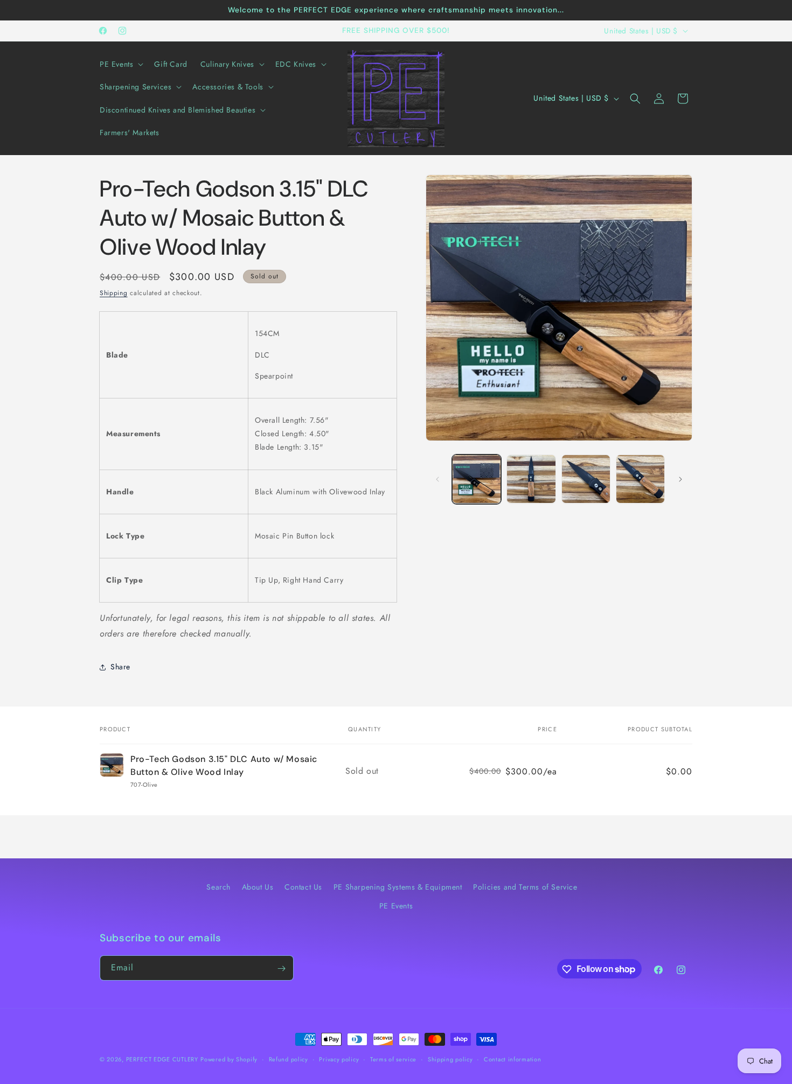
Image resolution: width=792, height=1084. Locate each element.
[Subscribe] (281, 968)
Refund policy (288, 1058)
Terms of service (393, 1058)
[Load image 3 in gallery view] (585, 478)
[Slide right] (680, 479)
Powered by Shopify (229, 1059)
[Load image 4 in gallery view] (640, 478)
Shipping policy (450, 1058)
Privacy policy (339, 1058)
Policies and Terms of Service (525, 887)
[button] (120, 64)
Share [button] (120, 666)
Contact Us (303, 887)
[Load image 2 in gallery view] (530, 478)
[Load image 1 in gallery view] (476, 478)
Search (218, 887)
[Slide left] (437, 479)
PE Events (396, 905)
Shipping (114, 293)
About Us (258, 887)
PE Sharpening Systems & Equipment (398, 887)
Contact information (512, 1058)
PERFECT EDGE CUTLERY (162, 1059)
